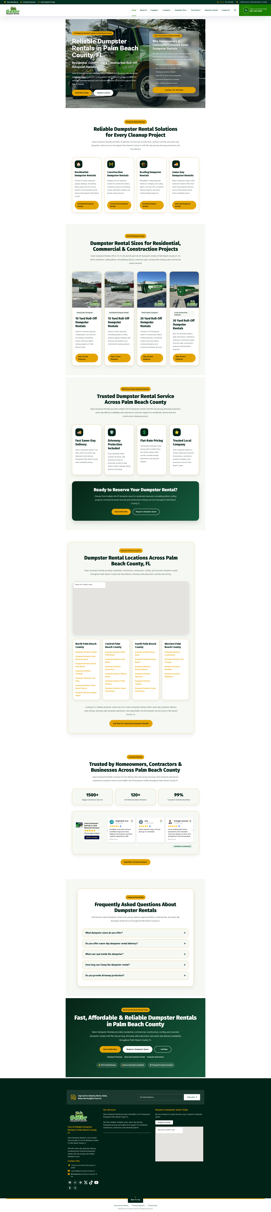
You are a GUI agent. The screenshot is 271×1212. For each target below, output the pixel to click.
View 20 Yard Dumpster (148, 358)
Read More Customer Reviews (135, 862)
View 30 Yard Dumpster (180, 358)
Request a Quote (103, 93)
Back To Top (135, 1200)
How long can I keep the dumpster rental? (107, 964)
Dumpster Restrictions (155, 1057)
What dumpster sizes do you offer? (104, 932)
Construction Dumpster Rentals (119, 205)
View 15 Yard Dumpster (115, 358)
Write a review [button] (91, 837)
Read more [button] (114, 839)
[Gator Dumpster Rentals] (12, 10)
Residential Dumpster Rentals (85, 205)
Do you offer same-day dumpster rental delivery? (111, 943)
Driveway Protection (114, 1057)
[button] (193, 830)
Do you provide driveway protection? (104, 975)
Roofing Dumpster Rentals (149, 205)
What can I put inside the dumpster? (104, 954)
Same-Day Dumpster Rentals (182, 205)
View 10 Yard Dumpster (83, 358)
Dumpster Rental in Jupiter (86, 652)
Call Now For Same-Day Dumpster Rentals (131, 724)
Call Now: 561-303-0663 (174, 90)
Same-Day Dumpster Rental (134, 1057)
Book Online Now (121, 512)
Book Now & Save (81, 93)
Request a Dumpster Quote (146, 512)
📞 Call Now (163, 1049)
